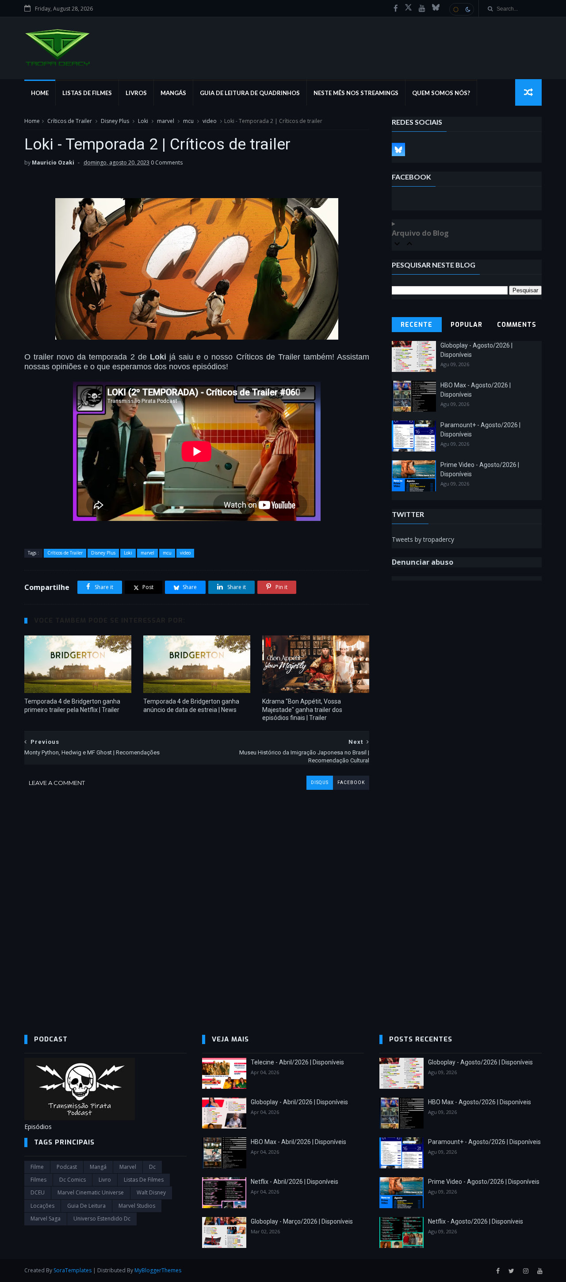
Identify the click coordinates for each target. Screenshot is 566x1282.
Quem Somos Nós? (441, 92)
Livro (105, 1179)
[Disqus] (196, 900)
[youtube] (422, 8)
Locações (42, 1205)
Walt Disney (151, 1192)
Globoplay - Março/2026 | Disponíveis (302, 1221)
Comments (516, 325)
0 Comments (167, 162)
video (210, 121)
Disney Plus (115, 121)
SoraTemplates (73, 1270)
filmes (38, 1179)
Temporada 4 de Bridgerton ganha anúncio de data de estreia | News (191, 705)
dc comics (72, 1179)
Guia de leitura (86, 1205)
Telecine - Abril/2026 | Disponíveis (297, 1062)
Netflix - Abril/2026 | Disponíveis (294, 1181)
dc (152, 1167)
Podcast (67, 1167)
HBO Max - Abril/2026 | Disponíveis (298, 1141)
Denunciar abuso (422, 562)
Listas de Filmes (87, 92)
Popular (466, 325)
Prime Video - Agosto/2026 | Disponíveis (483, 1181)
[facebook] (396, 8)
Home (40, 92)
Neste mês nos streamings (356, 92)
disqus (320, 782)
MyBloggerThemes (157, 1270)
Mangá (98, 1167)
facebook (351, 782)
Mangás (173, 92)
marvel (165, 121)
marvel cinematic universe (90, 1192)
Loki (143, 121)
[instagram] (525, 1271)
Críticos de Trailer (69, 121)
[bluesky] (436, 8)
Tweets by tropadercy (423, 539)
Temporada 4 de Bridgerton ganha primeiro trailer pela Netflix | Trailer (72, 705)
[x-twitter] (408, 8)
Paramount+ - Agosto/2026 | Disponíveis (484, 1141)
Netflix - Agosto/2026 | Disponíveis (475, 1221)
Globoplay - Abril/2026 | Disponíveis (299, 1102)
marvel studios (137, 1205)
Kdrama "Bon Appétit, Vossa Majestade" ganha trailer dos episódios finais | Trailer (302, 710)
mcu (188, 121)
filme (37, 1167)
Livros (136, 92)
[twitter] (511, 1271)
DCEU (38, 1192)
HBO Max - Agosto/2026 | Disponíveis (479, 1102)
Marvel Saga (46, 1218)
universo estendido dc (101, 1218)
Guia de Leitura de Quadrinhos (250, 92)
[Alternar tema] (461, 9)
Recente (416, 325)
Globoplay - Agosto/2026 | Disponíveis (480, 1062)
